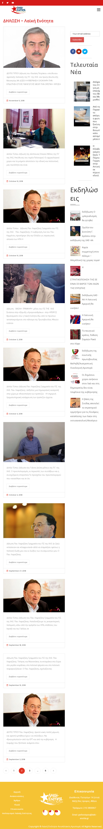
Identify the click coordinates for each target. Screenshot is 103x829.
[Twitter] (7, 2)
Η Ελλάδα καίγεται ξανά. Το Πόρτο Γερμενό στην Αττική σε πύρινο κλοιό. (97, 161)
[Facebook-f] (45, 812)
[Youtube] (13, 2)
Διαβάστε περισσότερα (18, 92)
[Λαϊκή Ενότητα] (18, 10)
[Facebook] (2, 2)
